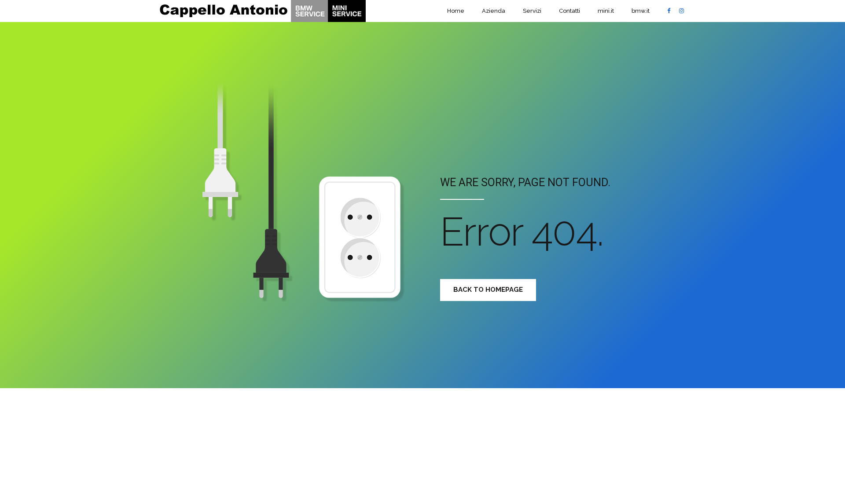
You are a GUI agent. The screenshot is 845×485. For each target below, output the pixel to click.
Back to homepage (488, 290)
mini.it (606, 10)
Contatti (569, 10)
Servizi (532, 10)
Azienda (493, 10)
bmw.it (641, 10)
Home (455, 10)
